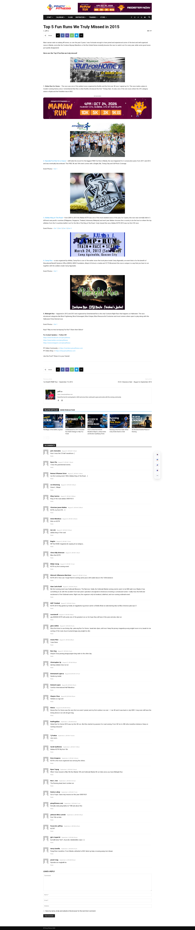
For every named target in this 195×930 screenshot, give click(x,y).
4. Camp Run (47, 260)
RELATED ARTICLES (51, 410)
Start (49, 17)
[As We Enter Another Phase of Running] (142, 421)
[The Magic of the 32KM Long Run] (53, 421)
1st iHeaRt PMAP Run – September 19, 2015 (58, 382)
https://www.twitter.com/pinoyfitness (55, 340)
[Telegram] (77, 35)
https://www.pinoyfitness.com (65, 394)
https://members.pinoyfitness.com (71, 348)
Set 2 (60, 228)
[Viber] (67, 35)
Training (92, 17)
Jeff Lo (47, 31)
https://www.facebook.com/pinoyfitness (56, 337)
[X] (141, 17)
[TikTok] (138, 17)
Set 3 (65, 228)
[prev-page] (44, 438)
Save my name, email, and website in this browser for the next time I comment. (70, 911)
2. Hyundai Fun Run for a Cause (54, 161)
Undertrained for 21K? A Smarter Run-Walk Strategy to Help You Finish (74, 431)
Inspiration (80, 17)
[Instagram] (134, 17)
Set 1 (55, 169)
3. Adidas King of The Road (53, 218)
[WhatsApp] (72, 35)
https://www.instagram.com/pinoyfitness (56, 343)
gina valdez (54, 626)
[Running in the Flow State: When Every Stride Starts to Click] (120, 421)
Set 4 (69, 228)
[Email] (81, 35)
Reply (51, 456)
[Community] (157, 470)
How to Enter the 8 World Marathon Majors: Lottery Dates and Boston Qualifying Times (97, 431)
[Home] (157, 454)
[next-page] (48, 438)
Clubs (70, 17)
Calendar (59, 17)
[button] (149, 17)
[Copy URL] (58, 35)
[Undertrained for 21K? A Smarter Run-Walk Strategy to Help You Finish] (75, 421)
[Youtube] (144, 17)
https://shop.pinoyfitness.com (65, 351)
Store (102, 17)
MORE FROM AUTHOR (67, 410)
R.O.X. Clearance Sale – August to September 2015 (135, 382)
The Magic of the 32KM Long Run (53, 429)
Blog (45, 427)
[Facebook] (131, 17)
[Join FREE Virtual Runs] (157, 465)
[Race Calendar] (157, 459)
